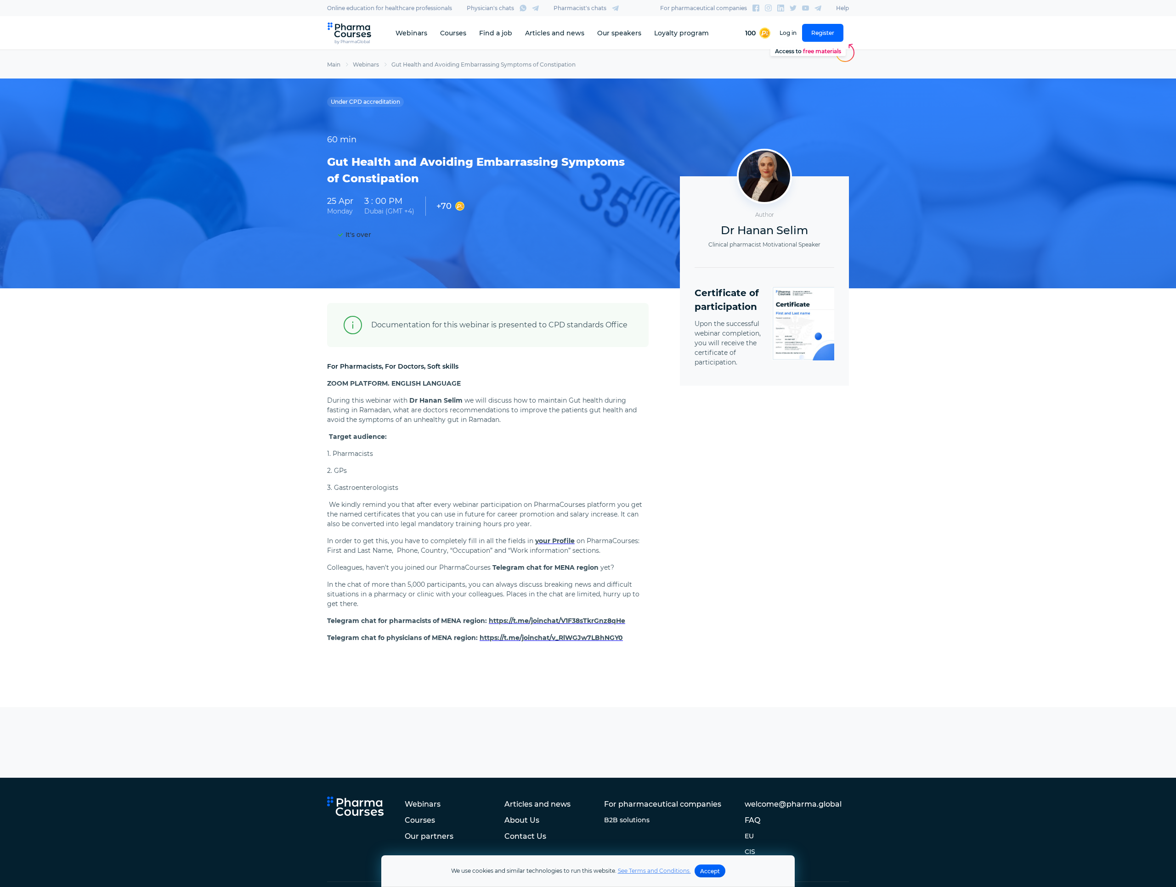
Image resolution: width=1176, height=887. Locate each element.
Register (822, 32)
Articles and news (554, 33)
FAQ (752, 820)
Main (333, 64)
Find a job (495, 33)
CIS (750, 852)
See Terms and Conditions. (654, 870)
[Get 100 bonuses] (757, 33)
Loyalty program (681, 33)
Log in (788, 32)
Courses (453, 33)
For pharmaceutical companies (703, 8)
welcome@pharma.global (793, 804)
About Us (521, 820)
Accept (710, 871)
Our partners (429, 836)
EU (749, 836)
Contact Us (525, 836)
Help (842, 8)
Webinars (411, 33)
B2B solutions (627, 820)
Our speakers (619, 33)
